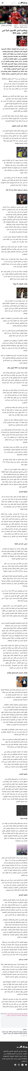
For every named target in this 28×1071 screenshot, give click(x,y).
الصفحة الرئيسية (23, 25)
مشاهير (15, 25)
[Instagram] (19, 1065)
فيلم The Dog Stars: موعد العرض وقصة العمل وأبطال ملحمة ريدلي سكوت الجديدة (14, 1032)
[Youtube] (26, 1065)
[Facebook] (15, 1065)
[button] (2, 3)
